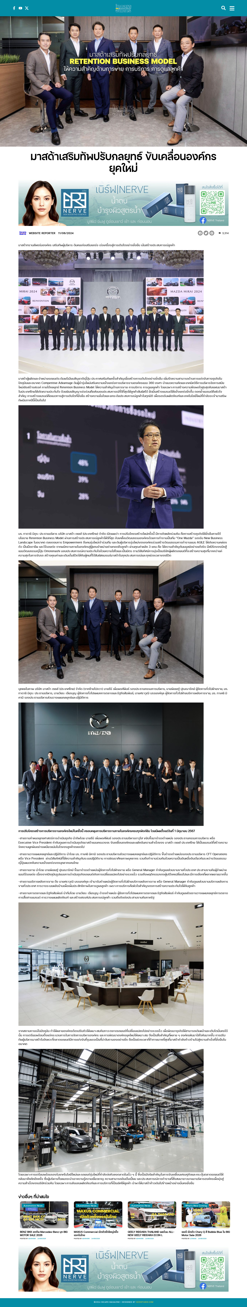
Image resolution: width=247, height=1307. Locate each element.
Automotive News (31, 1205)
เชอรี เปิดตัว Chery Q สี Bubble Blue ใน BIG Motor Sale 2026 (150, 1233)
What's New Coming (141, 1205)
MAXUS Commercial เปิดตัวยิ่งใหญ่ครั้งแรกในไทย (40, 1233)
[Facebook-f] (14, 8)
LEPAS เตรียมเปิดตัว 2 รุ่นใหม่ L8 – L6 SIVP (203, 1231)
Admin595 (30, 1238)
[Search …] (223, 8)
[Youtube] (20, 8)
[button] (200, 233)
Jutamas (138, 1238)
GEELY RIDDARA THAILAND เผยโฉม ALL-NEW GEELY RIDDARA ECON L (95, 1233)
